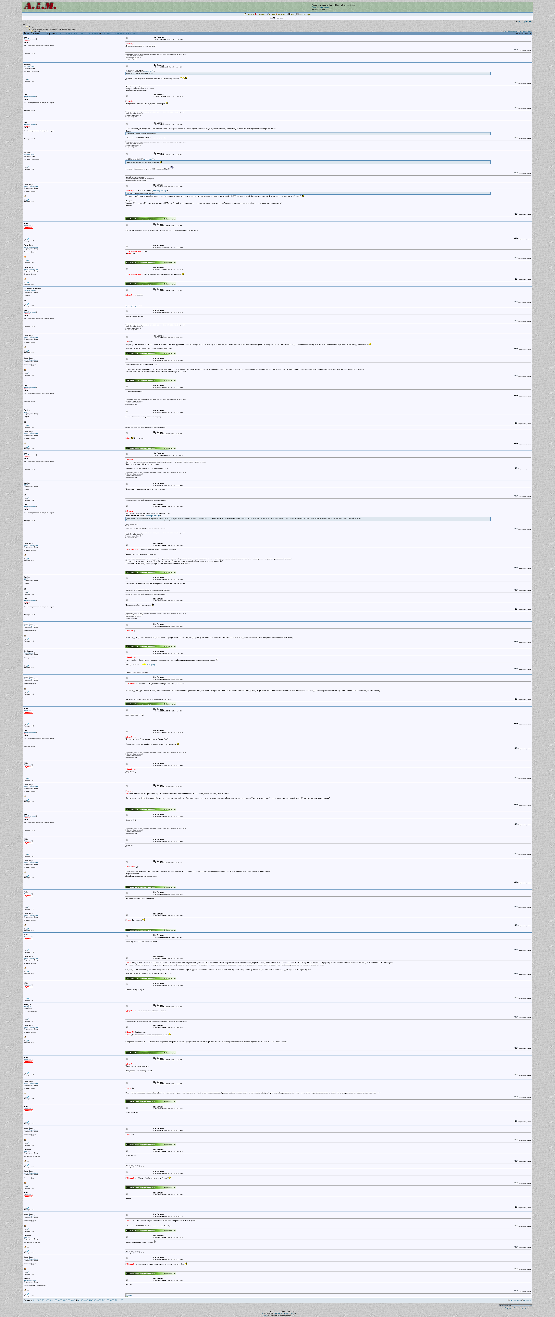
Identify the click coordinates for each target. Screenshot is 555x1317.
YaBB (266, 1315)
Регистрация (323, 7)
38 (92, 33)
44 (108, 33)
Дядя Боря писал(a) (152, 516)
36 (87, 33)
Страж (127, 1167)
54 (134, 33)
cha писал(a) (149, 71)
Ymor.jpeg (150, 664)
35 (84, 33)
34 (82, 33)
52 (129, 33)
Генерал (32, 27)
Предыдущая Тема (511, 31)
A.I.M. (28, 25)
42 (103, 33)
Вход (314, 7)
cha (73, 29)
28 (66, 33)
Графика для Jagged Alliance (133, 306)
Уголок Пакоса (37, 29)
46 (113, 33)
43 (105, 33)
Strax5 (54, 29)
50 (123, 33)
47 (116, 33)
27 (64, 33)
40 (97, 33)
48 (118, 33)
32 (77, 33)
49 (121, 33)
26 (61, 33)
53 (131, 33)
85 (145, 33)
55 (136, 33)
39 (95, 33)
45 (110, 33)
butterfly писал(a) (160, 191)
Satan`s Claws (62, 29)
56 (139, 33)
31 (74, 33)
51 (126, 33)
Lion (69, 29)
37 (90, 33)
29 (69, 33)
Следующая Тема (525, 31)
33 (79, 33)
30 (71, 33)
